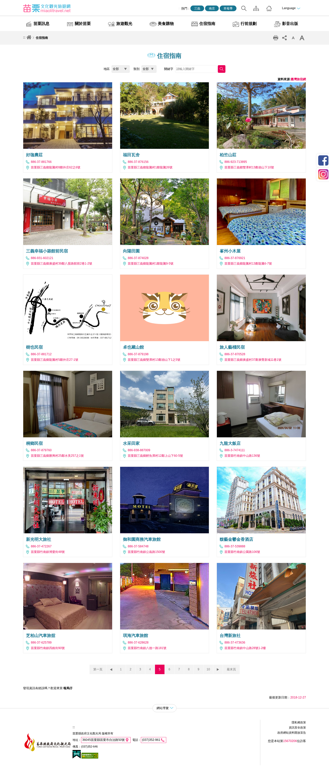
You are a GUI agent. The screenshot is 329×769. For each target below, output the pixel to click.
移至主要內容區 (10, 3)
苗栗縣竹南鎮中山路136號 (242, 455)
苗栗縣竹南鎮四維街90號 (48, 648)
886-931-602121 (42, 258)
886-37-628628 (138, 642)
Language (289, 8)
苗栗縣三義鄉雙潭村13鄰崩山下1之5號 (154, 359)
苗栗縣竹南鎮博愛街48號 (48, 551)
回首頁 (269, 8)
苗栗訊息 (42, 23)
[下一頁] (218, 669)
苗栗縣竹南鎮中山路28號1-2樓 (245, 648)
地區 (107, 69)
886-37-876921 (234, 258)
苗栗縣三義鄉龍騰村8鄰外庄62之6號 (55, 167)
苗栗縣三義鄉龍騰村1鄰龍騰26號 (150, 167)
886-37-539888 (234, 546)
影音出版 (290, 23)
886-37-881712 (41, 354)
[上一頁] (111, 669)
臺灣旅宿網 (298, 79)
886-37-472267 (41, 546)
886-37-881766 (41, 161)
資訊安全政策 (297, 727)
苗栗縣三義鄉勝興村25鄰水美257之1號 (57, 455)
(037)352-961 (151, 739)
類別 (136, 69)
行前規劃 (249, 23)
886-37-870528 (234, 354)
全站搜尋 (244, 8)
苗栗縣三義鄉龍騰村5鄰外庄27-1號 (54, 359)
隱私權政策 (299, 722)
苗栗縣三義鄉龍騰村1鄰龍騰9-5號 (150, 263)
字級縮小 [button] (293, 38)
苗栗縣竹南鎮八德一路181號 (147, 648)
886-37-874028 (138, 258)
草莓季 (228, 8)
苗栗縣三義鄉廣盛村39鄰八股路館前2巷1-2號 (61, 263)
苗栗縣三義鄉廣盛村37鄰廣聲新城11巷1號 (252, 359)
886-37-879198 (138, 354)
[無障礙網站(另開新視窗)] (89, 757)
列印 (276, 38)
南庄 (212, 8)
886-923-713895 (235, 161)
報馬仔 (68, 688)
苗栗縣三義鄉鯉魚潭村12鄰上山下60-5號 (155, 455)
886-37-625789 (41, 642)
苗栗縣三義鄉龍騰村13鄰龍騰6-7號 (248, 263)
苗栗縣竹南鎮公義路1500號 (146, 551)
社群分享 (284, 38)
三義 (197, 8)
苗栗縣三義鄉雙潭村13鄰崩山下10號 (249, 167)
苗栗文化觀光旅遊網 (47, 8)
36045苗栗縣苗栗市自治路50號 (103, 739)
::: (179, 8)
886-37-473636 (234, 642)
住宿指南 (207, 23)
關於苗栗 (83, 23)
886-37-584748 (138, 546)
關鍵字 (168, 69)
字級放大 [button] (302, 38)
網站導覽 (256, 8)
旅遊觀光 (124, 23)
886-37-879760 (41, 450)
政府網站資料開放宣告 (291, 732)
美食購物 (166, 23)
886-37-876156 (138, 161)
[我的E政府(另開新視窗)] (77, 757)
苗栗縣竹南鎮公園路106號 (242, 551)
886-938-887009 (139, 450)
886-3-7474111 (234, 450)
